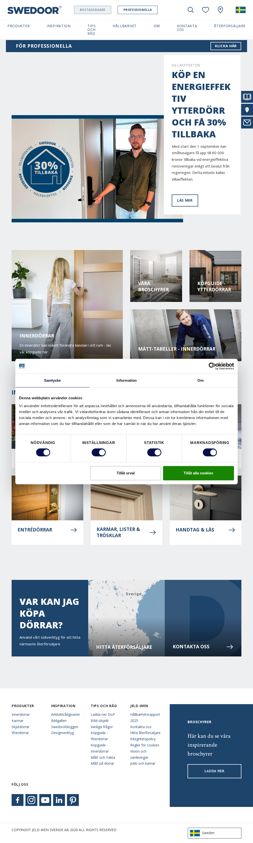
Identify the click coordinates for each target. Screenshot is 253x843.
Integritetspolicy (143, 739)
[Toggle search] (190, 10)
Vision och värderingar (139, 754)
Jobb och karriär (142, 763)
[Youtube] (45, 800)
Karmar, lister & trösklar (118, 532)
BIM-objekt (100, 720)
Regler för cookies (144, 745)
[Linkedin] (59, 800)
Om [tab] (200, 380)
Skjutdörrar (20, 726)
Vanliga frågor (102, 726)
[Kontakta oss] (247, 122)
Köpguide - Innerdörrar (100, 748)
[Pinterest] (73, 800)
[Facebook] (17, 800)
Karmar (17, 720)
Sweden (208, 832)
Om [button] (157, 25)
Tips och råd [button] (91, 29)
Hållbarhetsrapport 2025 (145, 717)
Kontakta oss (191, 646)
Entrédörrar (35, 530)
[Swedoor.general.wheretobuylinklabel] (220, 10)
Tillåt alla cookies (198, 473)
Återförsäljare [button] (230, 25)
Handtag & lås (195, 530)
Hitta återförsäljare (145, 732)
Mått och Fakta (103, 757)
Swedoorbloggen (64, 726)
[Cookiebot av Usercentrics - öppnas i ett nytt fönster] (212, 366)
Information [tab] (126, 380)
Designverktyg (62, 732)
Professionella (138, 10)
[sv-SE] (241, 10)
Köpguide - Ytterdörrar (214, 286)
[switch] (99, 452)
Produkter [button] (18, 25)
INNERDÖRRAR (37, 336)
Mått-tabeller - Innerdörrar (176, 349)
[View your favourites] (205, 10)
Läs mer (185, 200)
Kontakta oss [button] (187, 27)
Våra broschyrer (153, 286)
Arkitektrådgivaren (65, 714)
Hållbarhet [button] (125, 25)
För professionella (44, 46)
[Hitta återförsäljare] (247, 110)
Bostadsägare (92, 10)
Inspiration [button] (59, 25)
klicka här (226, 45)
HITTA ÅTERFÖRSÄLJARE (124, 647)
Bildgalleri (58, 720)
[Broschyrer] (247, 97)
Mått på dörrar (102, 763)
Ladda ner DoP (103, 714)
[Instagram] (31, 800)
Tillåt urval (126, 473)
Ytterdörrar (20, 732)
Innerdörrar (21, 714)
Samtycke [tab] (52, 380)
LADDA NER (215, 771)
